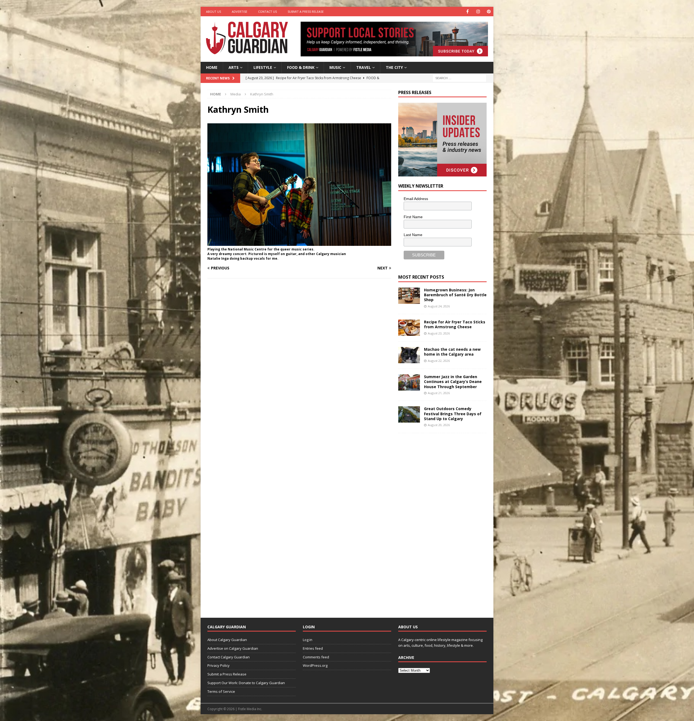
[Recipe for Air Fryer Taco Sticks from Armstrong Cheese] (409, 328)
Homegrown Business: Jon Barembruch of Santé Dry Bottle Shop (455, 294)
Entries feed (313, 648)
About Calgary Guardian (227, 639)
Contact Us (267, 11)
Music (335, 67)
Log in (307, 639)
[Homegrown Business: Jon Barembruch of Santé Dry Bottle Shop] (409, 296)
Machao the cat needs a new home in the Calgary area (452, 352)
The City (394, 67)
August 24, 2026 (439, 306)
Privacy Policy (218, 665)
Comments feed (316, 657)
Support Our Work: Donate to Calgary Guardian (246, 682)
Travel (363, 67)
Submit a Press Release (306, 11)
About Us (213, 11)
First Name (413, 217)
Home (211, 67)
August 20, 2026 (439, 425)
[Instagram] (478, 11)
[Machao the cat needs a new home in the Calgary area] (409, 355)
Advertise (239, 11)
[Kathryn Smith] (299, 242)
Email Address (416, 199)
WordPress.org (315, 665)
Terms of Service (221, 691)
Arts (234, 67)
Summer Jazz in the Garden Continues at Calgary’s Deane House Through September (453, 381)
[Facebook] (467, 11)
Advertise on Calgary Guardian (232, 648)
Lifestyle (262, 67)
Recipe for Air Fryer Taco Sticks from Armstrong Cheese (454, 324)
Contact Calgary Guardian (228, 657)
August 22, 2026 (439, 361)
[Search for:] (459, 77)
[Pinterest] (488, 11)
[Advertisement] (439, 521)
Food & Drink (300, 67)
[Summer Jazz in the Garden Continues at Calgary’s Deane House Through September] (409, 382)
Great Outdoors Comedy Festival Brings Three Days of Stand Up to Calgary (452, 413)
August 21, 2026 (439, 393)
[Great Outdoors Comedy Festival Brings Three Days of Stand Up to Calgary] (409, 414)
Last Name (413, 235)
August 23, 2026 (439, 333)
